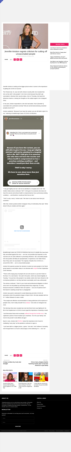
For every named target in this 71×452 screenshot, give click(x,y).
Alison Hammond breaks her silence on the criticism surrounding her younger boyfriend (58, 67)
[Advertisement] (35, 9)
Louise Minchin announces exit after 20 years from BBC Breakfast (41, 385)
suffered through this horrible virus (34, 313)
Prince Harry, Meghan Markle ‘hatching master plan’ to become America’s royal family (38, 363)
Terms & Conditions (41, 406)
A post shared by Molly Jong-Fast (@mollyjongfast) (21, 249)
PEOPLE (20, 321)
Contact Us (39, 408)
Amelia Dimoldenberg (22, 56)
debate (28, 302)
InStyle (35, 268)
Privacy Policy (40, 404)
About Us (39, 402)
